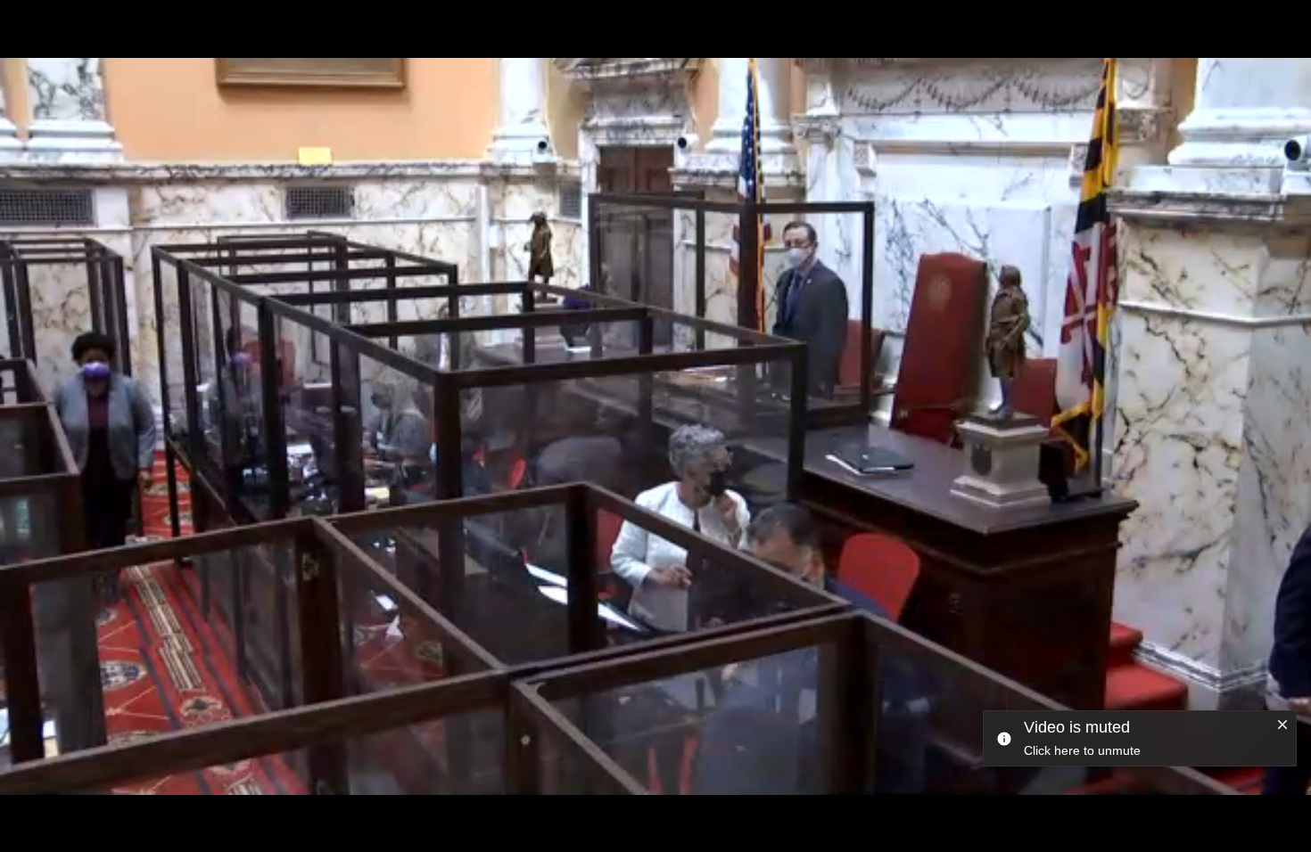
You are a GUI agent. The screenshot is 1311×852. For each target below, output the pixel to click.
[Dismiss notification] (1282, 725)
